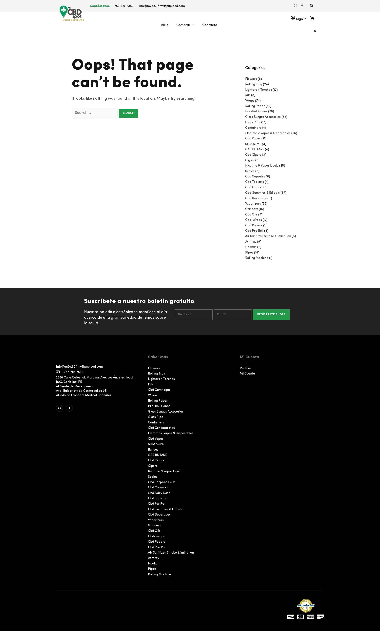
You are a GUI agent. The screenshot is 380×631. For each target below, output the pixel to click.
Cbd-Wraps (253, 220)
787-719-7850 (124, 6)
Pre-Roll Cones (256, 111)
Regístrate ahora (271, 314)
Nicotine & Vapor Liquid (261, 165)
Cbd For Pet (254, 187)
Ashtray (250, 241)
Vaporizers (253, 203)
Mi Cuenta (247, 373)
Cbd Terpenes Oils (161, 482)
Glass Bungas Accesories (263, 117)
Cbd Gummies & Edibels (262, 192)
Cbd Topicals (254, 182)
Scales (250, 171)
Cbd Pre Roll (254, 231)
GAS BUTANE (254, 149)
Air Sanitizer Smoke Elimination (268, 236)
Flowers (251, 79)
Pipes (249, 252)
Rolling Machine (256, 258)
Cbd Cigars (253, 154)
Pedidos (245, 368)
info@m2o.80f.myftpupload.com (161, 6)
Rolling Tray (253, 84)
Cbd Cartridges (159, 390)
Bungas (153, 449)
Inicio (164, 25)
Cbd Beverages (256, 198)
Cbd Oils (251, 214)
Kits (247, 95)
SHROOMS (253, 144)
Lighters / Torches (258, 90)
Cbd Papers (253, 225)
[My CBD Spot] (70, 12)
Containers (253, 128)
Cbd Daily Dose (159, 493)
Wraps (249, 100)
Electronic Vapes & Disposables (268, 133)
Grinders (251, 209)
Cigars (250, 160)
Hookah (250, 247)
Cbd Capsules (255, 176)
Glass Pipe (252, 122)
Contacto (209, 25)
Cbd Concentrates (161, 428)
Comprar (183, 25)
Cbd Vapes (253, 138)
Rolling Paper (255, 106)
